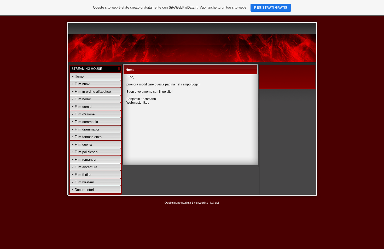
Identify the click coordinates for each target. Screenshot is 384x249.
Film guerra (83, 144)
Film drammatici (87, 129)
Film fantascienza (88, 137)
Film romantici (85, 159)
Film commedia (86, 122)
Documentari (84, 190)
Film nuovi (82, 84)
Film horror (83, 99)
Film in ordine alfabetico (93, 92)
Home (79, 76)
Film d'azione (85, 114)
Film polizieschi (86, 152)
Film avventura (86, 167)
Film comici (83, 107)
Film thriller (83, 175)
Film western (84, 182)
